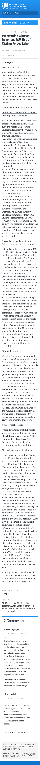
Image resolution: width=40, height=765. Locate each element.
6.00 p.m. (6, 593)
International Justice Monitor (20, 744)
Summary (22, 50)
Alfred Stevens (11, 629)
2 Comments (9, 56)
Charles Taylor (18, 22)
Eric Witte (23, 32)
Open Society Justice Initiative (21, 8)
